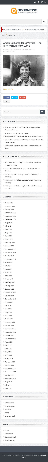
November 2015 (10, 332)
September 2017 (10, 259)
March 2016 (9, 319)
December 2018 (10, 213)
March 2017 (9, 279)
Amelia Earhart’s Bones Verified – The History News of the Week (22, 44)
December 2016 (10, 289)
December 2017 (10, 249)
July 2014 (8, 385)
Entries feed (9, 434)
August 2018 (9, 223)
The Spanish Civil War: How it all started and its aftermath (24, 136)
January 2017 (9, 286)
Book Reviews (9, 403)
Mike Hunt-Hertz (10, 163)
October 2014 (9, 375)
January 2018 (9, 246)
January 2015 (9, 365)
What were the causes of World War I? (17, 133)
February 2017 (10, 282)
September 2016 (10, 299)
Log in (7, 430)
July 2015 (8, 345)
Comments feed (10, 437)
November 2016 (10, 292)
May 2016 (8, 312)
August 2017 (9, 262)
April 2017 (8, 276)
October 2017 (9, 256)
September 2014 (10, 378)
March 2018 (9, 239)
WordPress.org (10, 440)
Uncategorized (10, 416)
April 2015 (8, 355)
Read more (7, 89)
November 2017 (10, 252)
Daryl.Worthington (15, 49)
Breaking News (10, 51)
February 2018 (10, 243)
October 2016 (9, 296)
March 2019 (9, 203)
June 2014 (8, 388)
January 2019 (9, 209)
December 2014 (10, 368)
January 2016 (9, 325)
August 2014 (9, 382)
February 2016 (10, 322)
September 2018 (10, 219)
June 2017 (8, 269)
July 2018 (8, 226)
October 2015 (9, 335)
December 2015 (10, 329)
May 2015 (8, 352)
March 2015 (9, 359)
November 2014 (10, 372)
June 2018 (8, 229)
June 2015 (8, 349)
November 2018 (10, 216)
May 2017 (8, 272)
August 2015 (9, 342)
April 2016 (8, 315)
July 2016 (8, 306)
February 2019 (10, 206)
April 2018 (8, 236)
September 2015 (10, 339)
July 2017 (8, 266)
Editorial (8, 409)
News (7, 413)
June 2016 (8, 309)
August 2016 (9, 302)
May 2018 (8, 233)
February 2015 (10, 362)
